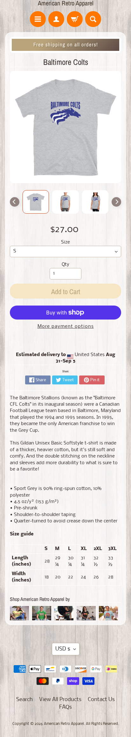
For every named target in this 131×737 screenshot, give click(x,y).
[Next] (116, 202)
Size (65, 242)
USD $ (62, 649)
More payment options (66, 326)
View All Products (60, 700)
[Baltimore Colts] (36, 202)
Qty (65, 264)
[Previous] (14, 202)
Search (24, 700)
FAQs (65, 707)
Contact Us (101, 700)
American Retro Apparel (65, 3)
